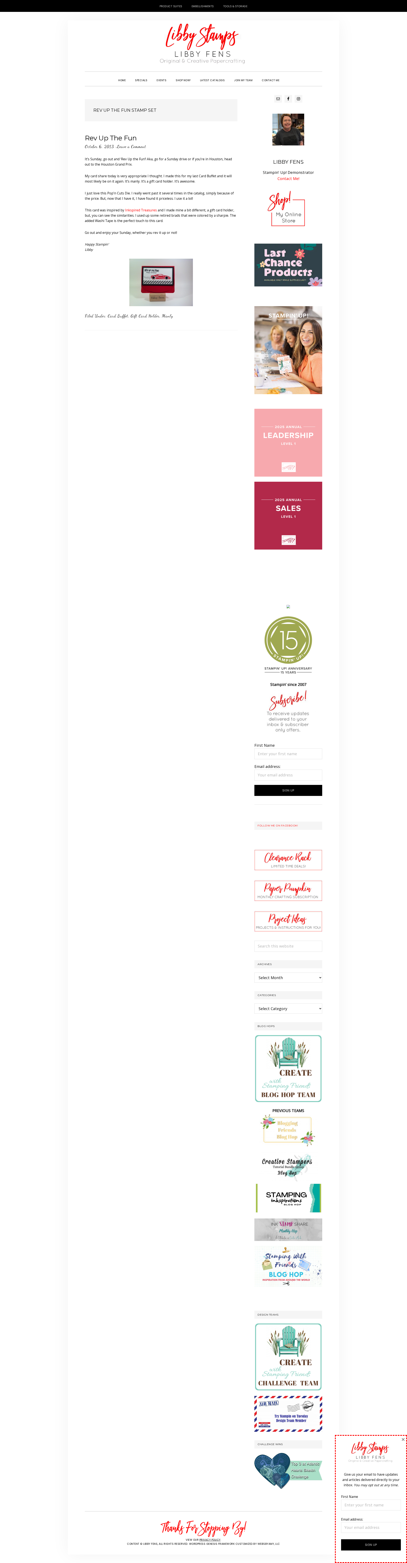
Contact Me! (288, 178)
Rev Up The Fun (111, 138)
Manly (167, 315)
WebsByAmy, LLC (269, 1544)
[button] (288, 76)
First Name (264, 745)
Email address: (267, 766)
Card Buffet (118, 315)
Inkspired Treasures (141, 210)
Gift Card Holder (145, 315)
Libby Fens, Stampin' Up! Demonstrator (203, 45)
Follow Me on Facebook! (278, 825)
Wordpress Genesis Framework (212, 1544)
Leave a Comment (131, 146)
